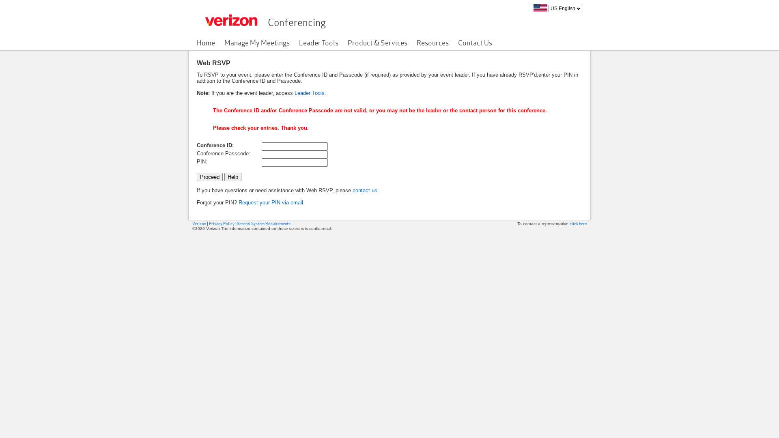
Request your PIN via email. (272, 203)
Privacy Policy (222, 223)
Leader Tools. (310, 93)
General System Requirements (264, 223)
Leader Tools (318, 42)
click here (578, 223)
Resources (433, 42)
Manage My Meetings (257, 42)
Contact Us (475, 42)
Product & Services (377, 42)
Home (206, 42)
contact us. (366, 190)
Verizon (199, 223)
